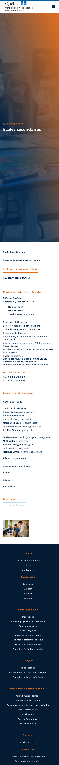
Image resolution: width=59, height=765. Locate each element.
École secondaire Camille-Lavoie (21, 260)
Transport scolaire (28, 626)
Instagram (28, 598)
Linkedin (28, 589)
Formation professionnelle (28, 644)
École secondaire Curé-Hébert (20, 269)
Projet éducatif (16, 505)
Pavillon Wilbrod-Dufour (16, 277)
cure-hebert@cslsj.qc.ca (21, 314)
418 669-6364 (15, 310)
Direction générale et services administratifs (28, 705)
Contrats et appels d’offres (28, 761)
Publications (28, 714)
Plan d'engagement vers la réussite (28, 621)
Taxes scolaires (28, 668)
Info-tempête (27, 570)
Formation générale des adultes (28, 649)
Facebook (28, 584)
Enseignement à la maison (28, 635)
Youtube (28, 593)
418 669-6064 (15, 306)
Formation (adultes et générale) (28, 677)
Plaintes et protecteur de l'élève (28, 640)
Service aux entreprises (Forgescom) (28, 756)
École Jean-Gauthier (14, 252)
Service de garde (28, 630)
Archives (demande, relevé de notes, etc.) (28, 672)
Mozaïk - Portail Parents (28, 560)
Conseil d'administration (28, 700)
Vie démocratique (28, 723)
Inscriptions (28, 617)
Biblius (28, 565)
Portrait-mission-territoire (28, 696)
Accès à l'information (28, 719)
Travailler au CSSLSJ (28, 742)
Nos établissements (28, 709)
